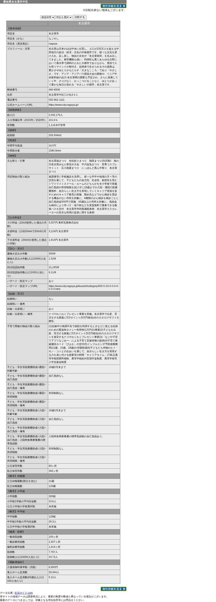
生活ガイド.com (24, 592)
